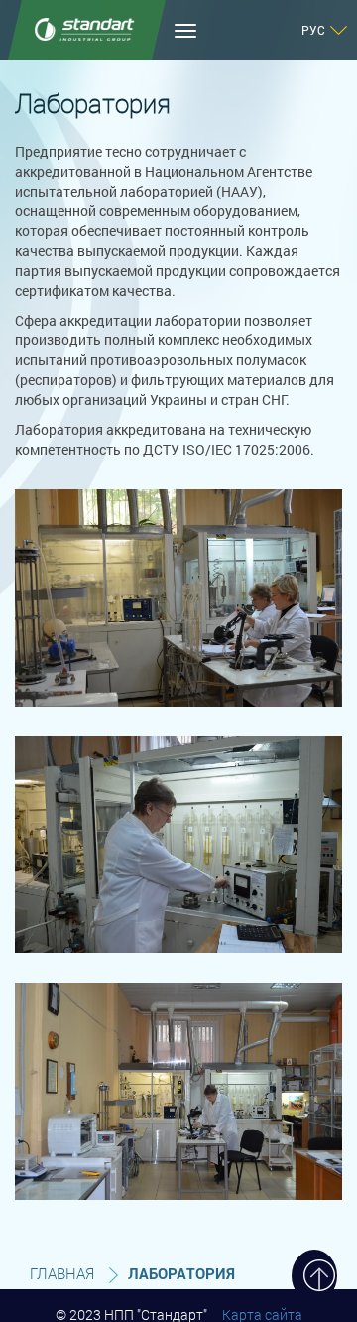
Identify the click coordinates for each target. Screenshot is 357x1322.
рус (313, 30)
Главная (62, 1273)
